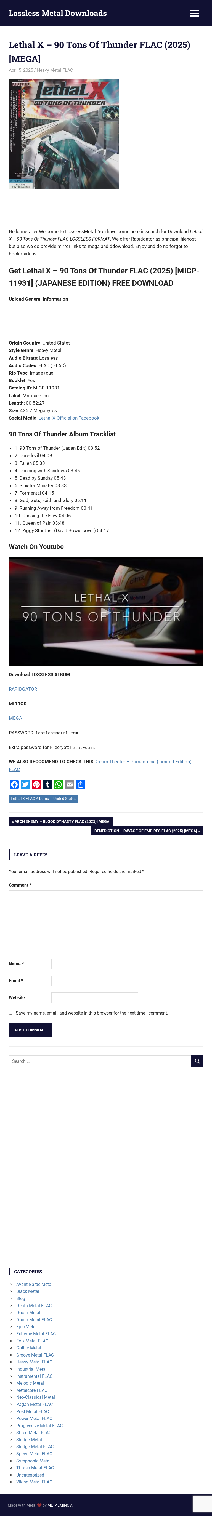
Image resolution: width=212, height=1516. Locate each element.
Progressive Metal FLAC (39, 1425)
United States (64, 798)
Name (16, 964)
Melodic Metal (30, 1383)
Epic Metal (26, 1326)
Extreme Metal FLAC (36, 1333)
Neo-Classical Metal (35, 1397)
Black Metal (27, 1291)
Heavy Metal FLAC (55, 70)
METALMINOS (59, 1505)
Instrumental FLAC (34, 1376)
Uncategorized (30, 1475)
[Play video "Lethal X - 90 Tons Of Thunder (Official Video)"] (106, 611)
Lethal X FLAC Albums (30, 798)
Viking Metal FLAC (34, 1482)
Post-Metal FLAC (32, 1411)
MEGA (15, 718)
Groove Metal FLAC (35, 1355)
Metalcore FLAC (31, 1390)
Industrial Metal (31, 1369)
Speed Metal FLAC (34, 1453)
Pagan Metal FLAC (34, 1404)
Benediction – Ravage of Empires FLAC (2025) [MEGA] (145, 831)
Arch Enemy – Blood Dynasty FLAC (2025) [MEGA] (62, 822)
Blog (20, 1298)
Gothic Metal (28, 1347)
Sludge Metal (29, 1439)
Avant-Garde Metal (34, 1284)
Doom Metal (28, 1312)
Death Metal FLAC (34, 1305)
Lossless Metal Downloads (58, 13)
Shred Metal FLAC (33, 1432)
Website (17, 997)
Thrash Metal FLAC (35, 1467)
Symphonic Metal (33, 1461)
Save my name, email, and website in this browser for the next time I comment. (92, 1013)
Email (16, 980)
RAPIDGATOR (23, 689)
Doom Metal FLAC (34, 1319)
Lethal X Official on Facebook (69, 418)
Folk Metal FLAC (32, 1341)
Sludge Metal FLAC (35, 1446)
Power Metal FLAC (34, 1418)
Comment (20, 885)
